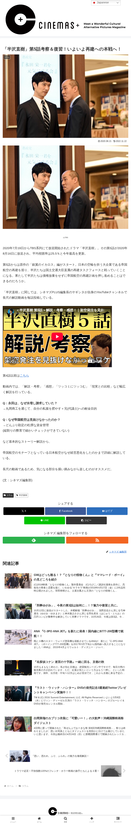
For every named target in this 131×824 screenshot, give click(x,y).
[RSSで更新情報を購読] (97, 540)
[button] (86, 520)
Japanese (102, 2)
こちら (24, 375)
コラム (9, 495)
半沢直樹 (23, 495)
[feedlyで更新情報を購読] (34, 540)
